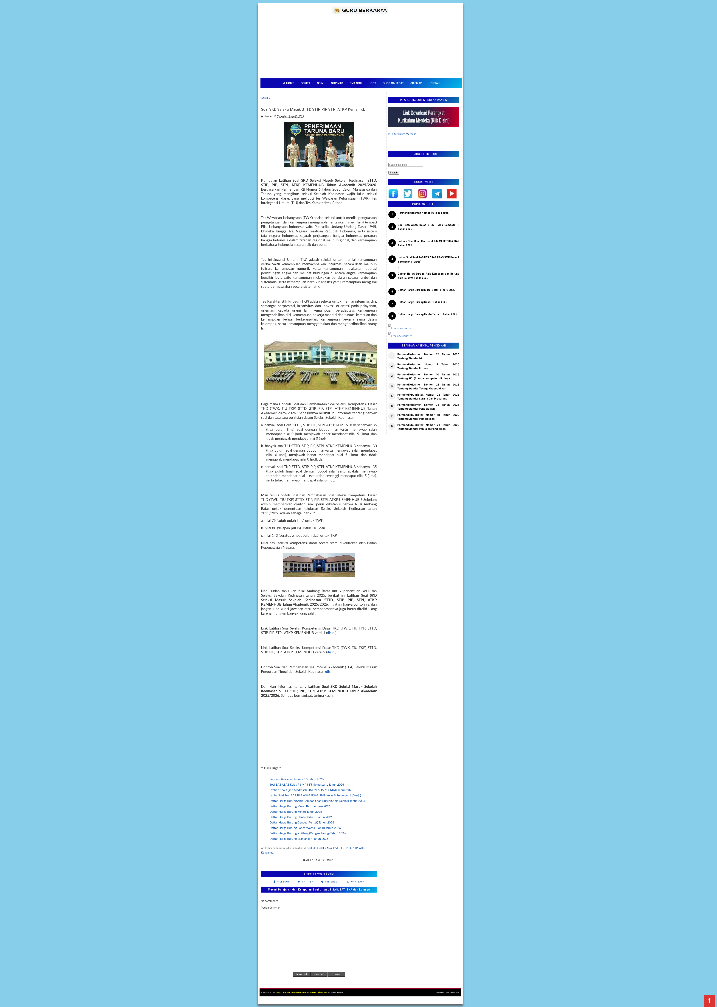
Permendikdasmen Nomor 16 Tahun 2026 (296, 779)
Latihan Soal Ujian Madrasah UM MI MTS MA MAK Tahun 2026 (311, 790)
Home (337, 974)
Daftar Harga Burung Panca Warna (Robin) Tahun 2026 (305, 827)
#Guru (320, 860)
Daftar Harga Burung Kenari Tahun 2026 (295, 811)
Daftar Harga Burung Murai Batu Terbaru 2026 (299, 806)
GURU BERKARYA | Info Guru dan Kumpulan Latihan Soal (302, 992)
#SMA (330, 860)
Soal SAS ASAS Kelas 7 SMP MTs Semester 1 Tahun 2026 (306, 784)
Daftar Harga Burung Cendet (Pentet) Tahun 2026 (301, 822)
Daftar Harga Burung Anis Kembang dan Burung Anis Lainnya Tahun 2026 (317, 800)
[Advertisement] (361, 50)
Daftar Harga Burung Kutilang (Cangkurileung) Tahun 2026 (307, 833)
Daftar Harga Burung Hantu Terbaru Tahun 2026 (300, 817)
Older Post (319, 974)
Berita (265, 98)
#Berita (308, 860)
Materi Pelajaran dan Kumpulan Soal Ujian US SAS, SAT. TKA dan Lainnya (319, 889)
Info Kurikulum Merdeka (402, 134)
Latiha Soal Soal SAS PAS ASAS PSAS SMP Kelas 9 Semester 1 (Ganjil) (315, 795)
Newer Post (301, 974)
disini (331, 633)
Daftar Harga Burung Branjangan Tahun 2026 (298, 838)
